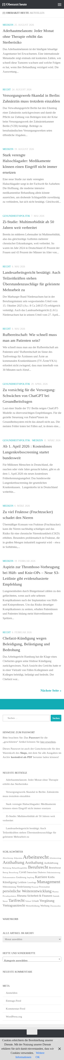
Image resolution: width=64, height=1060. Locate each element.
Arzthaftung (13, 862)
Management (48, 881)
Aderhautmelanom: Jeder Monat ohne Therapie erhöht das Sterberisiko (28, 36)
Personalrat (44, 886)
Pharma (55, 892)
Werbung (44, 905)
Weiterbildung (33, 905)
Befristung (7, 868)
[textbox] (32, 960)
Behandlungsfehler (19, 868)
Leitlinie (22, 882)
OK (38, 1057)
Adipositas (18, 858)
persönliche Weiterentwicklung (27, 891)
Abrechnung (8, 858)
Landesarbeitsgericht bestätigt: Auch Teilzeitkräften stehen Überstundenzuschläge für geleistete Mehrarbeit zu (29, 832)
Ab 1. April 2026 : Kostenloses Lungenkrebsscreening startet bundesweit (27, 452)
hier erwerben (48, 741)
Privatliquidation (9, 896)
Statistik (56, 896)
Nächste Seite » (51, 690)
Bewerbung (13, 872)
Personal (34, 887)
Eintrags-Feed (13, 1000)
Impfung (30, 877)
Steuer (5, 901)
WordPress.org (14, 1016)
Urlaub (35, 901)
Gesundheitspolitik (16, 216)
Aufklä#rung (51, 862)
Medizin (8, 25)
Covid (22, 872)
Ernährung (21, 877)
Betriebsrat (55, 867)
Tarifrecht (17, 900)
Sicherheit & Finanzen (39, 895)
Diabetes (42, 872)
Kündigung (10, 882)
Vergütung (46, 900)
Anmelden (11, 992)
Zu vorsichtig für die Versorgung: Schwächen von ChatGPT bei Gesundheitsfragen (29, 396)
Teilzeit (28, 901)
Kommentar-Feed (15, 1008)
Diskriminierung (53, 872)
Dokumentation (9, 877)
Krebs (51, 877)
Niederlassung (24, 886)
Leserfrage (31, 882)
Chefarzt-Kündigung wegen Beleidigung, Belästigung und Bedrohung (26, 644)
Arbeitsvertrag (55, 858)
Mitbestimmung (9, 887)
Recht (7, 89)
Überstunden (55, 906)
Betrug (5, 872)
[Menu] (59, 4)
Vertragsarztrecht (14, 905)
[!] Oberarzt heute (14, 4)
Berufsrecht (38, 867)
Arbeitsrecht (36, 857)
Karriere (41, 877)
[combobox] (32, 959)
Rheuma (21, 895)
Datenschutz (32, 872)
